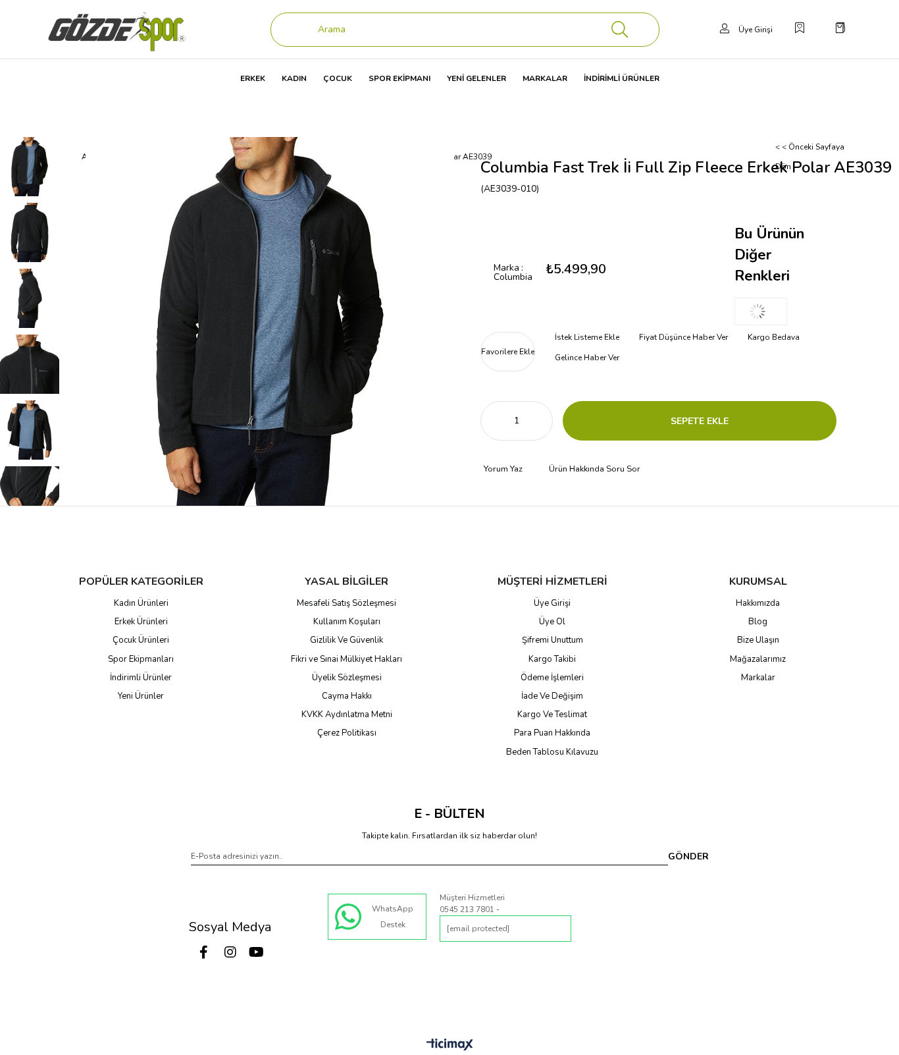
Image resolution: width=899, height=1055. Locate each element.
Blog (757, 622)
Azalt (490, 421)
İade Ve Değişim (552, 696)
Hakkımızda (758, 603)
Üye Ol (552, 622)
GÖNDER (688, 856)
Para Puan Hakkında (552, 733)
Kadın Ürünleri (141, 603)
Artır (543, 421)
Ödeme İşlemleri (552, 678)
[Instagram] (230, 952)
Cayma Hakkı (347, 696)
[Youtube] (257, 952)
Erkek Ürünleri (141, 622)
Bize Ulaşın (758, 640)
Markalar (758, 678)
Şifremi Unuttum (552, 640)
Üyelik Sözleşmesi (347, 678)
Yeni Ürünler (141, 696)
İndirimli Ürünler (141, 678)
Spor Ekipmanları (141, 659)
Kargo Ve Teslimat (552, 714)
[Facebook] (204, 952)
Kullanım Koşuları (346, 622)
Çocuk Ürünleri (141, 640)
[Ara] (619, 29)
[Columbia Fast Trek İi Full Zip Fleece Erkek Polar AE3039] (760, 311)
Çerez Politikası (346, 733)
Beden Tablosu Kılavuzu (552, 752)
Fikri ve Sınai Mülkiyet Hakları (346, 659)
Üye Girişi (552, 603)
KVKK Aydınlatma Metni (346, 714)
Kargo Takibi (552, 659)
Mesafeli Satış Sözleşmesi (346, 603)
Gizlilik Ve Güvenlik (346, 640)
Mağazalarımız (758, 659)
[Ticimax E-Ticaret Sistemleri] (449, 1045)
